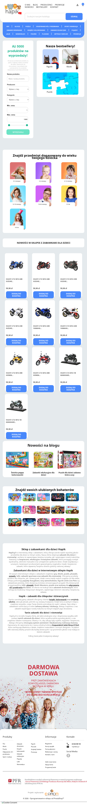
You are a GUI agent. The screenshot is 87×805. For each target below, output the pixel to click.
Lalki (8, 34)
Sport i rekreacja (71, 26)
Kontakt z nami (49, 755)
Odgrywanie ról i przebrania (47, 26)
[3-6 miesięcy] (43, 172)
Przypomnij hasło (50, 767)
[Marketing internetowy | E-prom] (51, 792)
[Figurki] (51, 59)
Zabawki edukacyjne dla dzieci (43, 473)
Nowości (29, 7)
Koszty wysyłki (49, 746)
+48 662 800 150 (76, 744)
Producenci (46, 5)
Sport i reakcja (7, 757)
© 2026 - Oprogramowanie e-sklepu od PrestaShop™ (43, 798)
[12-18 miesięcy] (18, 195)
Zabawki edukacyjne (58, 30)
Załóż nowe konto (50, 762)
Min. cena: (11, 105)
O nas (27, 5)
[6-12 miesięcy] (69, 172)
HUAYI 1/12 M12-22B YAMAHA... (41, 327)
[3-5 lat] (69, 195)
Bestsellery (41, 7)
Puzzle (28, 26)
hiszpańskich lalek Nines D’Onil (65, 625)
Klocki (17, 26)
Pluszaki (45, 34)
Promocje (59, 5)
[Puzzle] (60, 83)
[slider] (9, 125)
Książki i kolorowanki (36, 30)
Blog (35, 5)
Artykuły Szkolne (36, 749)
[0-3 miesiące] (18, 172)
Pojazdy (75, 30)
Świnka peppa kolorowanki (17, 473)
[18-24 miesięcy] (43, 195)
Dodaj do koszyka (16, 294)
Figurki (34, 34)
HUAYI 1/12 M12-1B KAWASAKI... (68, 374)
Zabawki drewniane (14, 30)
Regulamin (48, 744)
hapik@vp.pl (75, 746)
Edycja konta (49, 765)
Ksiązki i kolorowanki (20, 750)
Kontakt (54, 7)
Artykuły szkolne (61, 34)
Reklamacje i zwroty (51, 752)
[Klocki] (70, 59)
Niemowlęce (20, 34)
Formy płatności (50, 749)
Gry (8, 26)
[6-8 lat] (18, 219)
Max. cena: (11, 115)
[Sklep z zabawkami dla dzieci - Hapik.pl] (12, 9)
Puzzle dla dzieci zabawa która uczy (70, 473)
